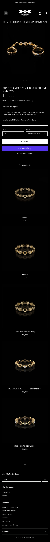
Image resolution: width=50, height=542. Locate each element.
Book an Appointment (10, 507)
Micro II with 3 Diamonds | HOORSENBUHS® (25, 389)
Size (4, 129)
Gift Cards (6, 521)
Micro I (25, 218)
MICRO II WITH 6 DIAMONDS (25, 446)
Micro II (25, 275)
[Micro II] (25, 248)
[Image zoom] (25, 49)
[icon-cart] (40, 13)
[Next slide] (28, 78)
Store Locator (7, 514)
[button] (25, 141)
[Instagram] (25, 465)
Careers (5, 518)
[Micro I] (25, 191)
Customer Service (9, 511)
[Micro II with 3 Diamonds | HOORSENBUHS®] (25, 363)
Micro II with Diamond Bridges (25, 332)
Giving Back (6, 492)
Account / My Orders (10, 525)
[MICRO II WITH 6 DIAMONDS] (25, 420)
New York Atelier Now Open (25, 2)
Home (6, 22)
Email (5, 479)
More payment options (25, 153)
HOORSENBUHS (28, 538)
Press (4, 496)
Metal (28, 129)
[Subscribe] (45, 479)
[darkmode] (45, 13)
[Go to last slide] (21, 78)
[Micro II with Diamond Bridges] (25, 306)
